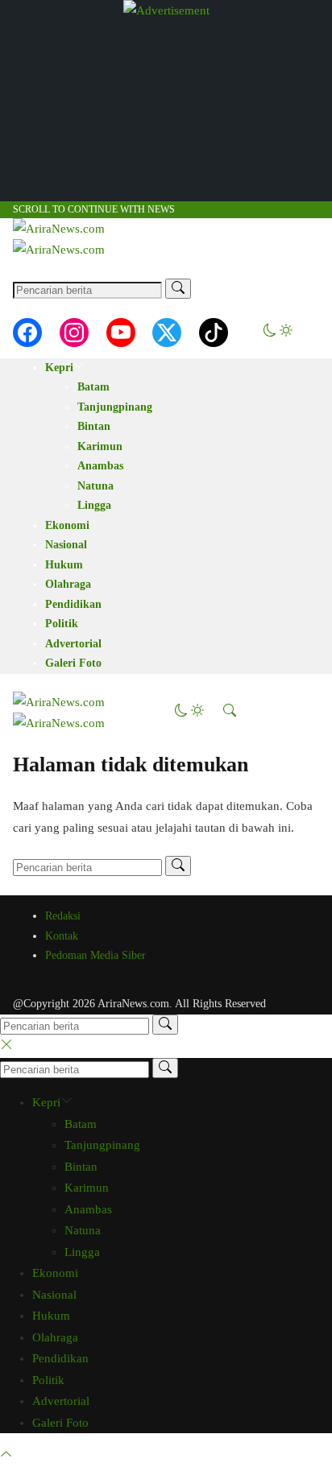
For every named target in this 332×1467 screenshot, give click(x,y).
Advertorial (73, 644)
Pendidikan (73, 604)
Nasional (66, 545)
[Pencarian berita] (178, 289)
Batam (93, 387)
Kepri (59, 368)
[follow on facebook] (27, 332)
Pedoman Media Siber (95, 955)
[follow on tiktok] (213, 332)
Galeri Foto (73, 663)
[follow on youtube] (120, 332)
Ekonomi (67, 525)
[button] (278, 332)
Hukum (64, 565)
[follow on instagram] (74, 332)
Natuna (95, 486)
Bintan (93, 426)
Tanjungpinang (114, 407)
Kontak (61, 936)
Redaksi (63, 916)
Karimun (99, 446)
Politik (61, 624)
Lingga (94, 505)
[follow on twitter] (166, 332)
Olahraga (68, 584)
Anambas (100, 466)
